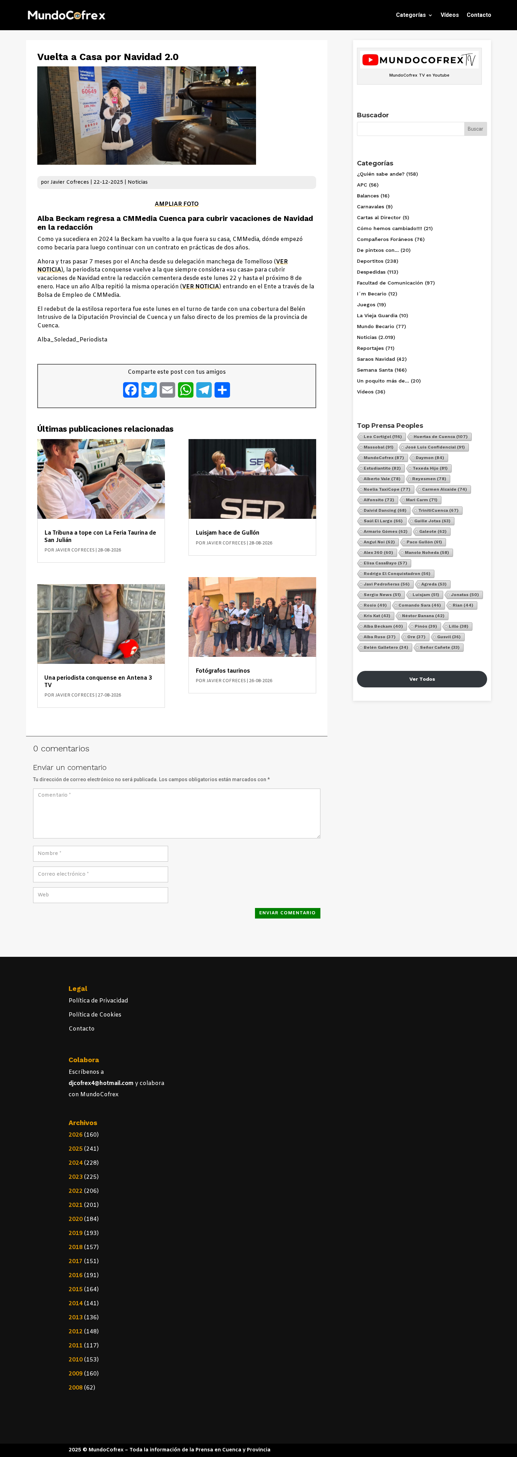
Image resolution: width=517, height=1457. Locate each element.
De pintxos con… (378, 250)
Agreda (434, 584)
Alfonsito (379, 499)
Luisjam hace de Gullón (228, 533)
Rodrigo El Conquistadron (397, 573)
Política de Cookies (95, 1015)
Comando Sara (419, 605)
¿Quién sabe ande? (380, 174)
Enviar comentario (287, 913)
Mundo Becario (375, 326)
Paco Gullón (424, 542)
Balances (368, 195)
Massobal (379, 447)
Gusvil (449, 636)
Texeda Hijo (430, 468)
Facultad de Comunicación (390, 283)
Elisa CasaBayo (385, 563)
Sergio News (382, 594)
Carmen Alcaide (444, 489)
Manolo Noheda (427, 552)
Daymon (430, 457)
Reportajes (370, 348)
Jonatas (465, 594)
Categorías (411, 15)
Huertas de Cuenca (441, 436)
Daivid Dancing (385, 510)
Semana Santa (375, 370)
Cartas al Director (379, 217)
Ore (416, 636)
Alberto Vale (382, 478)
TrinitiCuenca (438, 510)
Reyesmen (429, 478)
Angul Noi (379, 542)
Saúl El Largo (383, 520)
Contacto (479, 15)
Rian (463, 605)
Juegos (366, 304)
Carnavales (370, 206)
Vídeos (450, 15)
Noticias (138, 182)
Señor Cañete (440, 647)
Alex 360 (378, 552)
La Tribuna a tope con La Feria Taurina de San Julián (100, 536)
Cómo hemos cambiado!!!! (389, 228)
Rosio (375, 605)
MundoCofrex (384, 457)
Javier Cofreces (70, 182)
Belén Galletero (386, 647)
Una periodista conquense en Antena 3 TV (98, 681)
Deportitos (370, 261)
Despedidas (371, 272)
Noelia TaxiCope (387, 489)
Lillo (458, 626)
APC (362, 185)
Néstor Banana (423, 615)
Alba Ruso (380, 636)
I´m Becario (372, 293)
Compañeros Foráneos (385, 239)
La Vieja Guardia (377, 315)
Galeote (433, 531)
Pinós (426, 626)
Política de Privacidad (98, 1001)
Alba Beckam (383, 626)
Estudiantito (382, 468)
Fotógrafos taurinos (223, 671)
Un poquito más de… (383, 381)
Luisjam (426, 594)
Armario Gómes (386, 531)
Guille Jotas (432, 520)
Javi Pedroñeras (387, 584)
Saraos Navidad (376, 359)
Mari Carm (422, 499)
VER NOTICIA (200, 286)
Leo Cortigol (383, 436)
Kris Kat (377, 615)
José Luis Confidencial (435, 447)
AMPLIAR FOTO (177, 204)
